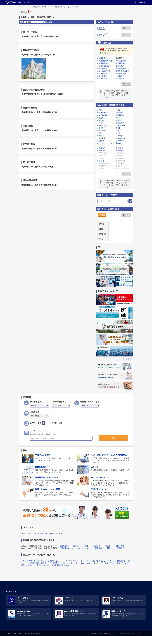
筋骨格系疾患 (104, 66)
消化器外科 (120, 148)
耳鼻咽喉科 (120, 136)
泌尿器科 (102, 131)
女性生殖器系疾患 (122, 71)
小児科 (101, 118)
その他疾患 (120, 79)
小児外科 (102, 128)
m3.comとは (140, 633)
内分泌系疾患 (121, 68)
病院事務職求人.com (61, 565)
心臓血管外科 (121, 125)
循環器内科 (120, 115)
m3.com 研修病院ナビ (116, 561)
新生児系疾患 (121, 73)
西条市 (107, 546)
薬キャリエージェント (84, 563)
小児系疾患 (103, 76)
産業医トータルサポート (63, 563)
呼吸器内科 (120, 113)
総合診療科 (120, 163)
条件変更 (102, 215)
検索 (113, 438)
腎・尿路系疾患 (104, 71)
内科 (100, 110)
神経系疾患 (103, 58)
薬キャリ (98, 563)
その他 (101, 161)
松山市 (75, 546)
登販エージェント (43, 565)
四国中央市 (120, 546)
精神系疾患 (103, 79)
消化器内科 (103, 115)
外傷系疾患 (120, 76)
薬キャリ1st (109, 563)
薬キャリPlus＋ (28, 565)
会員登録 (141, 2)
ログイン (132, 2)
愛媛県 (101, 28)
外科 (117, 118)
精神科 (118, 110)
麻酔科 (118, 143)
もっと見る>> (128, 359)
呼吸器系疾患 (121, 61)
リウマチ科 (120, 141)
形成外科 (119, 120)
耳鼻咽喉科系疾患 (105, 61)
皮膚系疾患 (120, 66)
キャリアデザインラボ (74, 561)
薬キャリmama (122, 563)
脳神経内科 (103, 113)
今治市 (85, 546)
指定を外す (126, 28)
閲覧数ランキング (57, 533)
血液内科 (102, 148)
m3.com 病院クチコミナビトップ (58, 7)
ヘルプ (122, 633)
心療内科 (102, 141)
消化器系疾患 (121, 63)
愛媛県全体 (64, 546)
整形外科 (102, 120)
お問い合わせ (130, 633)
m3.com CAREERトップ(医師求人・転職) (32, 7)
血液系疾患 (103, 73)
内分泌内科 (120, 150)
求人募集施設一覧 (41, 533)
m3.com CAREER (28, 561)
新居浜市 (97, 546)
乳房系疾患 (103, 68)
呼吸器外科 (103, 125)
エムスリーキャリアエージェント (50, 561)
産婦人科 (119, 131)
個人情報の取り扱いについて (108, 633)
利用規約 (94, 633)
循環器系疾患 (104, 63)
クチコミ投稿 (26, 533)
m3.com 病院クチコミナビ (95, 561)
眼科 (100, 136)
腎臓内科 (102, 150)
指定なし (102, 35)
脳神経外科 (120, 123)
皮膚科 (118, 128)
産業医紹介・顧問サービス (41, 563)
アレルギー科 (121, 138)
